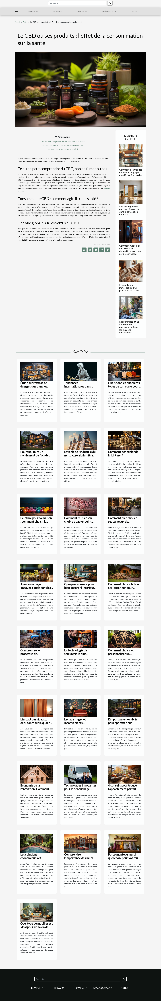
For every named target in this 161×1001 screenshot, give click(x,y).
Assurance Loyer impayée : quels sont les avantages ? (35, 587)
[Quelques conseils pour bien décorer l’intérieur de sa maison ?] (80, 572)
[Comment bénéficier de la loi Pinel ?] (124, 440)
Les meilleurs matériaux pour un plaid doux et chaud (129, 288)
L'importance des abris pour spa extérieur (122, 721)
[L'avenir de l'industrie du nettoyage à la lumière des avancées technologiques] (80, 440)
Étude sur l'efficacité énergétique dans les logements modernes (34, 386)
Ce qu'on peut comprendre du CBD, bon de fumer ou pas (63, 141)
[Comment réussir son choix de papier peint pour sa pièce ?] (80, 506)
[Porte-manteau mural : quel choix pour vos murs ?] (124, 843)
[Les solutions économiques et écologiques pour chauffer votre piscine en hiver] (36, 843)
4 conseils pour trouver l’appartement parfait (123, 787)
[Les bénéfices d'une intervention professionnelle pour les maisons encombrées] (130, 307)
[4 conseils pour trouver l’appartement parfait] (124, 774)
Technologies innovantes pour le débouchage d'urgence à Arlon (80, 789)
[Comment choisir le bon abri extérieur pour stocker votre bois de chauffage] (124, 572)
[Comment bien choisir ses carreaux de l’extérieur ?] (124, 506)
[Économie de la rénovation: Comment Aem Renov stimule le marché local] (36, 774)
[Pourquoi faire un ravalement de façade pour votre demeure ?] (36, 440)
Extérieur (82, 11)
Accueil (17, 22)
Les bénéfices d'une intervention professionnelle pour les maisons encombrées (129, 327)
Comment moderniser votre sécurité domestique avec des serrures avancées (130, 249)
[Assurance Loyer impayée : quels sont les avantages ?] (36, 572)
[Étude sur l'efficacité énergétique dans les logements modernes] (36, 371)
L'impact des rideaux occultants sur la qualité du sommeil (35, 722)
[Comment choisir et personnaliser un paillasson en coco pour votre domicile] (124, 638)
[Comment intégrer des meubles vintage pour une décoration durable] (130, 155)
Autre (135, 11)
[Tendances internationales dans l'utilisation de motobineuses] (80, 371)
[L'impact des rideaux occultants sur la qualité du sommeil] (36, 707)
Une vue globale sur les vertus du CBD (63, 149)
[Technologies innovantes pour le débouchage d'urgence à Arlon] (80, 774)
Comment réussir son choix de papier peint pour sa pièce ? (78, 521)
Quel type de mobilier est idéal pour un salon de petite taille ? (36, 927)
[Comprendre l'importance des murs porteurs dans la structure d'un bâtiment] (80, 843)
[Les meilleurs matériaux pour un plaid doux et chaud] (130, 270)
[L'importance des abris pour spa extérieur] (124, 707)
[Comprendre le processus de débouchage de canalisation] (36, 638)
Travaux (57, 11)
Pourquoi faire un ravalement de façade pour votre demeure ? (34, 455)
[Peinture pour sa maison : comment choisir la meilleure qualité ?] (36, 506)
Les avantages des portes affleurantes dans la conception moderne (129, 210)
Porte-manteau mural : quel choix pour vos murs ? (124, 858)
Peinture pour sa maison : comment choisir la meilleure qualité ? (36, 521)
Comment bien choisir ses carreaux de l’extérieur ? (122, 521)
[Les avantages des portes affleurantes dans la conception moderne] (130, 191)
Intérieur (33, 11)
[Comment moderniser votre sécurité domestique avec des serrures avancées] (130, 231)
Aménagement (110, 11)
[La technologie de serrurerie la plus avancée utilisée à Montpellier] (80, 638)
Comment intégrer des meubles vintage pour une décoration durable (130, 172)
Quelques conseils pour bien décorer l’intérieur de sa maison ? (79, 587)
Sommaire (64, 137)
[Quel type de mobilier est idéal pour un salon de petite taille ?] (36, 912)
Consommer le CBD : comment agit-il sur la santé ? (63, 145)
